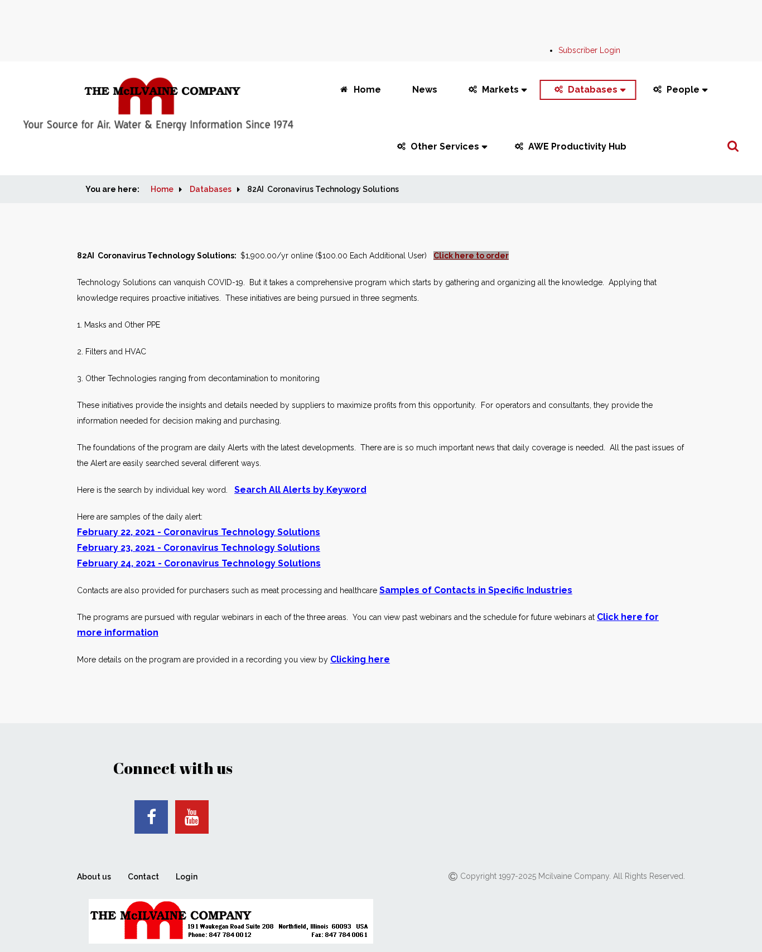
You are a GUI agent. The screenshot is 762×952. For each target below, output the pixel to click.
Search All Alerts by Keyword (300, 489)
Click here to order (471, 255)
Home (367, 89)
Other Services (445, 146)
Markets (500, 89)
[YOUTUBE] (192, 817)
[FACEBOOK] (151, 817)
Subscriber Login (589, 50)
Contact (143, 876)
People (683, 89)
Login (186, 876)
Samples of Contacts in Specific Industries (475, 590)
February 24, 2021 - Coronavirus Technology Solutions (199, 563)
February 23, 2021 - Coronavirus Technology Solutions (198, 547)
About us (94, 876)
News (424, 89)
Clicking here (360, 659)
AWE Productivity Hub (577, 146)
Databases (593, 89)
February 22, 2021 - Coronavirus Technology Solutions (198, 532)
